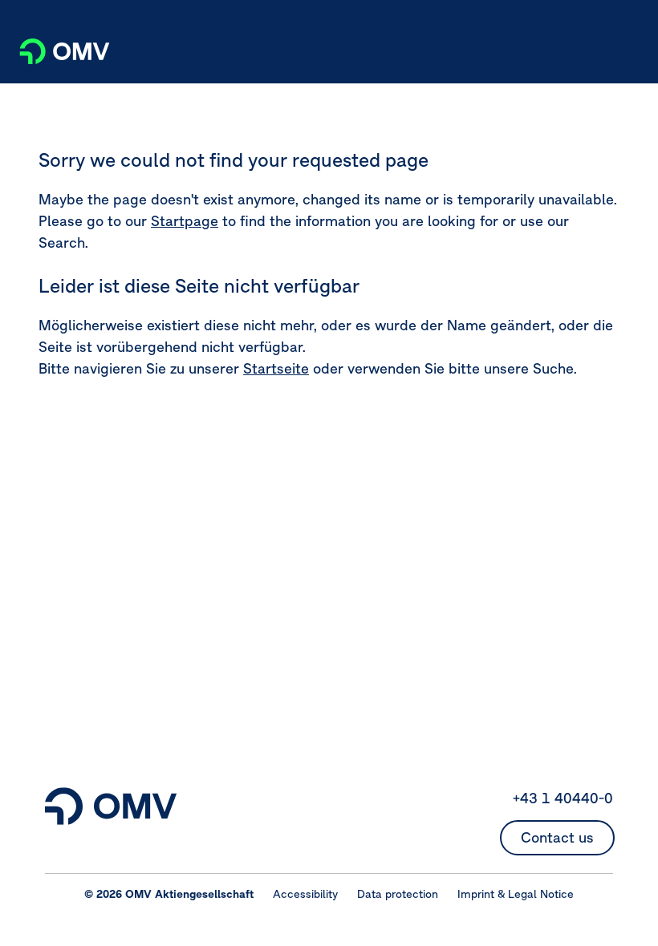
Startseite (276, 368)
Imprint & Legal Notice (515, 894)
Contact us (557, 837)
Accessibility (305, 894)
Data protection (397, 894)
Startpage (184, 221)
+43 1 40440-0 (563, 798)
